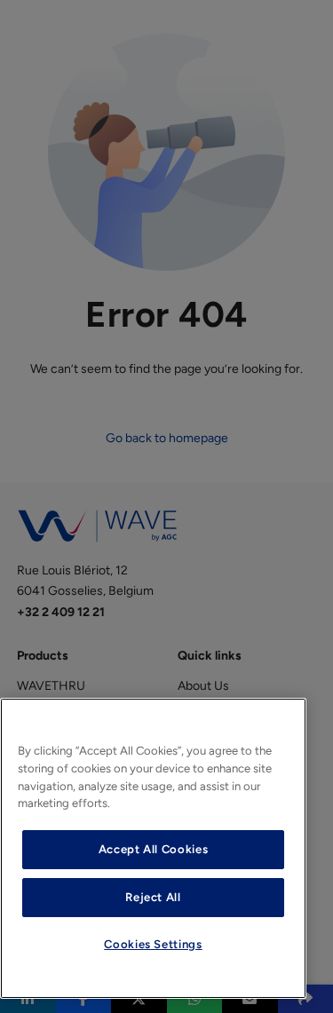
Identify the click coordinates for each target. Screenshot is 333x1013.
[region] (153, 848)
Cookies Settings (153, 944)
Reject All (153, 897)
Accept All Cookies (154, 849)
